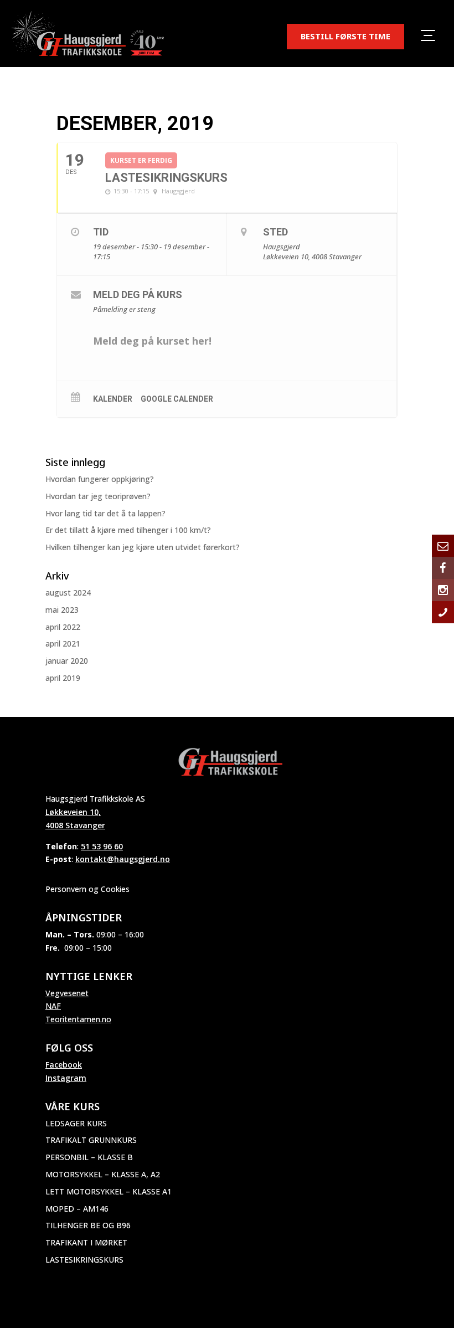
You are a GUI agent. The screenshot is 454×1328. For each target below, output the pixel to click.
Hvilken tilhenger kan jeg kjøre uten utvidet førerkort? (142, 547)
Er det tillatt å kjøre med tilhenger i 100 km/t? (128, 530)
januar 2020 (66, 660)
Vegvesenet (67, 993)
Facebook (63, 1064)
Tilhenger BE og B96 (88, 1225)
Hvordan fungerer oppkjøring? (99, 479)
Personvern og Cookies (87, 889)
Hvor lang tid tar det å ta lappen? (105, 513)
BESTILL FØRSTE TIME (345, 36)
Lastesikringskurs (84, 1259)
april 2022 (62, 627)
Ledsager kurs (76, 1123)
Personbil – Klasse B (89, 1157)
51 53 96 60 (102, 846)
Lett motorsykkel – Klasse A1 (108, 1191)
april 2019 (62, 678)
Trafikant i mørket (86, 1242)
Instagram (65, 1078)
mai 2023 (62, 609)
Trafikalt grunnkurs (91, 1140)
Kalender (112, 398)
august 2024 (68, 592)
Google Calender (177, 398)
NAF (53, 1006)
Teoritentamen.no (78, 1019)
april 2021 (62, 643)
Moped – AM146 (77, 1208)
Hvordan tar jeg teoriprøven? (98, 496)
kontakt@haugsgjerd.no (122, 859)
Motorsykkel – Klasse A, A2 (102, 1174)
